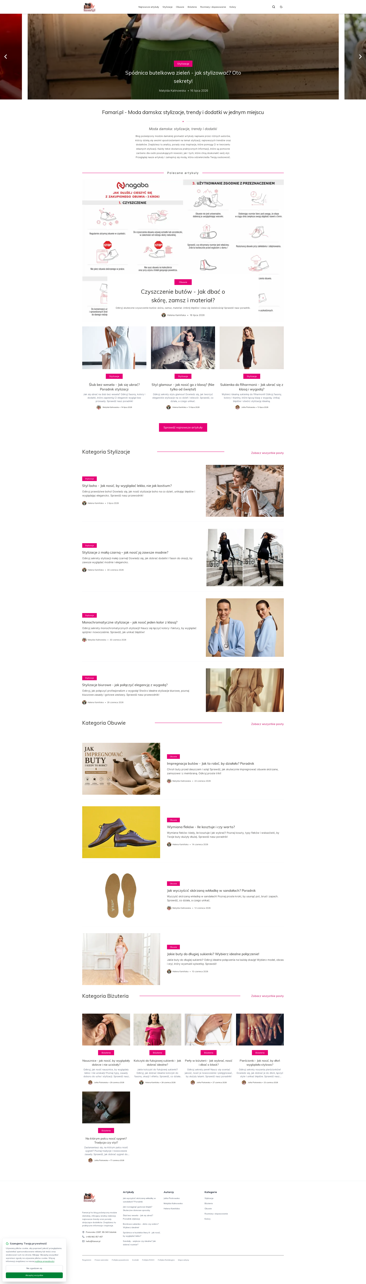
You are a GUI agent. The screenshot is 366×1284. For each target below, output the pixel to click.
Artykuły (128, 1192)
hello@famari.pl (93, 1241)
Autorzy (169, 1192)
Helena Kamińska (172, 1208)
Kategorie (211, 1192)
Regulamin (86, 1260)
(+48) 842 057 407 (94, 1236)
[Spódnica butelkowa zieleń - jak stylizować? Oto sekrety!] (183, 56)
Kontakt (135, 1260)
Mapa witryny (183, 1260)
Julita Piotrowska (172, 1198)
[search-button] (273, 6)
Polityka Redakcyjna (166, 1260)
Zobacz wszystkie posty (267, 453)
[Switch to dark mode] (281, 6)
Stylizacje (168, 6)
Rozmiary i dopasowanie (213, 6)
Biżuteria (192, 6)
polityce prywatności (44, 1261)
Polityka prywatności (120, 1260)
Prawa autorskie (101, 1260)
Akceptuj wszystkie (34, 1275)
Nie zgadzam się (34, 1268)
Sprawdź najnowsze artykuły (183, 427)
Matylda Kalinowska (173, 1203)
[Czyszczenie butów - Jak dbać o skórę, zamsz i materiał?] (183, 250)
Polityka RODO (148, 1260)
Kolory (232, 6)
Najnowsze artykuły (148, 6)
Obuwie (180, 6)
